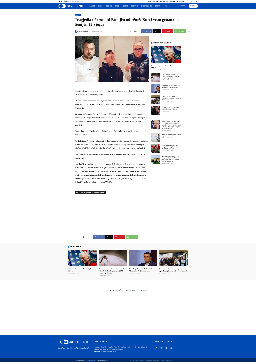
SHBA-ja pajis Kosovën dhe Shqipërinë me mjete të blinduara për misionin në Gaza (171, 146)
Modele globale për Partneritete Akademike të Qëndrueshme (171, 86)
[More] (189, 31)
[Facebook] (189, 1)
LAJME (77, 15)
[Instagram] (191, 1)
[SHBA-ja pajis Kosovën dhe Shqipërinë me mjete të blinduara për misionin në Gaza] (155, 148)
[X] (194, 1)
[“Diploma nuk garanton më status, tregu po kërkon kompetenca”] (155, 137)
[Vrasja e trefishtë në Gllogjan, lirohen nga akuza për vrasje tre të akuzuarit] (155, 99)
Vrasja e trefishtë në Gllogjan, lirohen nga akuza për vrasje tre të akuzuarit (171, 98)
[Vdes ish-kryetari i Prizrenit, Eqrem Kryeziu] (166, 54)
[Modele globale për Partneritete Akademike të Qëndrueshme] (155, 88)
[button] (166, 6)
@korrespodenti (139, 290)
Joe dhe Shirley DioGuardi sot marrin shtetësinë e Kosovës (170, 108)
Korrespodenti (84, 31)
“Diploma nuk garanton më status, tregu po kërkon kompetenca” (171, 135)
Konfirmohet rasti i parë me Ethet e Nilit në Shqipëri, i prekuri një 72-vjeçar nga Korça (171, 76)
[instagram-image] (21, 314)
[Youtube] (196, 1)
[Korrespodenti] (76, 31)
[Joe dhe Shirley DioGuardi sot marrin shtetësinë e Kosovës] (155, 110)
